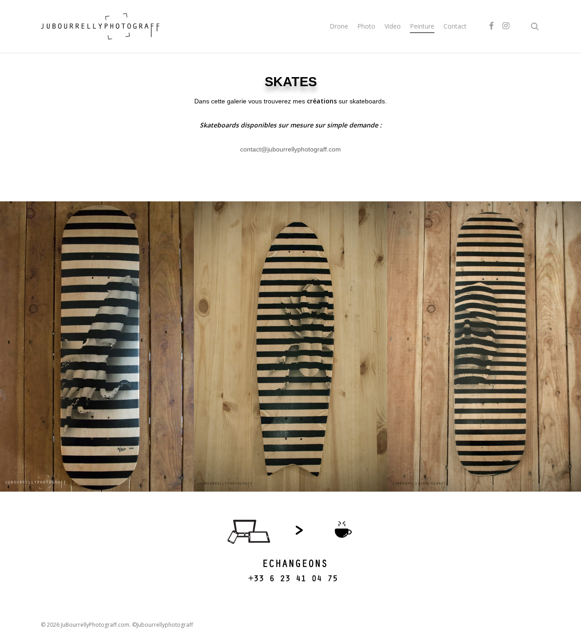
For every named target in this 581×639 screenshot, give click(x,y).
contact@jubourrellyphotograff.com (290, 149)
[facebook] (491, 26)
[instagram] (505, 26)
